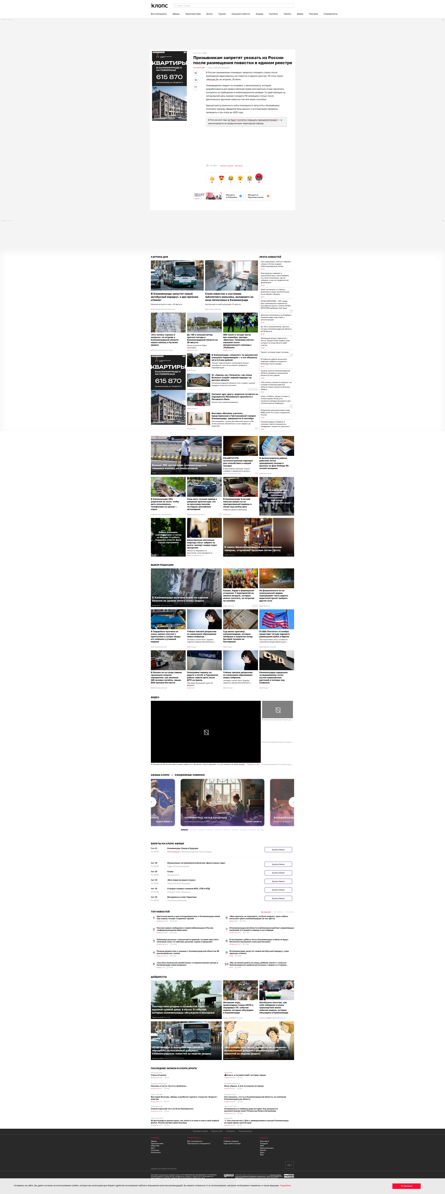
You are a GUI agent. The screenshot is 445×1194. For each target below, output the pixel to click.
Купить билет (278, 849)
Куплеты (273, 14)
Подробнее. (285, 1185)
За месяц (290, 912)
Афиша (176, 14)
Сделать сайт (216, 1131)
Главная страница (231, 1141)
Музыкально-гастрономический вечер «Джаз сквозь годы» (196, 863)
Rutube (263, 1150)
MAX (262, 1146)
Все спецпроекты (194, 1141)
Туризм (222, 14)
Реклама (313, 14)
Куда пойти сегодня (232, 1143)
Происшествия (193, 14)
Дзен (262, 1152)
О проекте (230, 1131)
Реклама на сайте (200, 1131)
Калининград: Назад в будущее (182, 848)
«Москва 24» (212, 79)
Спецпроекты (331, 14)
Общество (155, 1146)
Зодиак (259, 14)
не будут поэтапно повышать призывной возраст (253, 120)
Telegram (264, 1143)
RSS (262, 1155)
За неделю (278, 912)
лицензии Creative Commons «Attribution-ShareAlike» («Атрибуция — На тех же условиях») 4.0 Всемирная (258, 1176)
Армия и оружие (227, 166)
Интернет (239, 166)
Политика (155, 1150)
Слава (170, 871)
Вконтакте (264, 1141)
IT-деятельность (245, 1131)
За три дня (266, 912)
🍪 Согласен (406, 1186)
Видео (300, 14)
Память (287, 14)
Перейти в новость (254, 764)
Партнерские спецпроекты (198, 1143)
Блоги (209, 14)
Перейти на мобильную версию (163, 1168)
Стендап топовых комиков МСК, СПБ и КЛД (188, 888)
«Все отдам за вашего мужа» (181, 880)
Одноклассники (266, 1148)
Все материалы (159, 14)
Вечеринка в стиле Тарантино (182, 897)
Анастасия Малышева (221, 68)
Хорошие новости (241, 14)
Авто (153, 1148)
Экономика (156, 1152)
